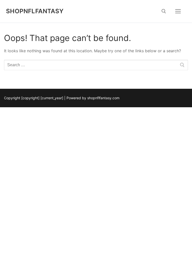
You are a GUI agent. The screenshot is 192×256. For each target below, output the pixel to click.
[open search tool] (164, 11)
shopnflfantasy (35, 11)
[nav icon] (178, 11)
